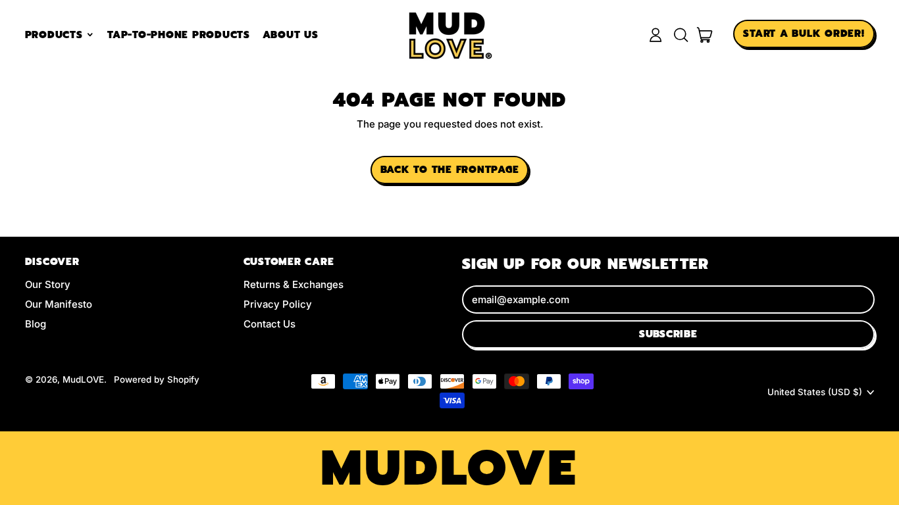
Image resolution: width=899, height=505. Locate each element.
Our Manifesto (58, 304)
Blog (35, 324)
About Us (291, 35)
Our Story (47, 284)
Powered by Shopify (156, 379)
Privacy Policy (278, 304)
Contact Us (269, 324)
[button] (680, 34)
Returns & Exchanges (294, 284)
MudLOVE (83, 379)
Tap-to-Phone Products (178, 35)
